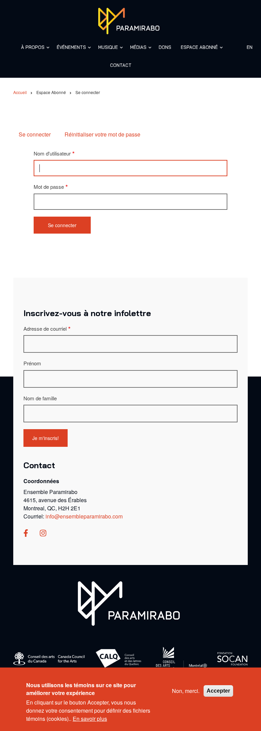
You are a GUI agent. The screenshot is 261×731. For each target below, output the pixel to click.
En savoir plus (90, 719)
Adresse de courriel (45, 328)
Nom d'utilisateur (52, 153)
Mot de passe (49, 186)
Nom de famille (40, 398)
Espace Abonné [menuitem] (197, 50)
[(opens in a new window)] (25, 533)
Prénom (32, 363)
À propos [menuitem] (31, 50)
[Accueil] (128, 20)
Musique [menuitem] (106, 50)
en (250, 47)
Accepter (218, 691)
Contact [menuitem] (121, 65)
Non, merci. (185, 691)
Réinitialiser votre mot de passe (102, 134)
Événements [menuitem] (69, 50)
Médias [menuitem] (136, 50)
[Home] (129, 603)
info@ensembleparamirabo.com (84, 516)
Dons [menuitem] (165, 47)
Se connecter (35, 134)
